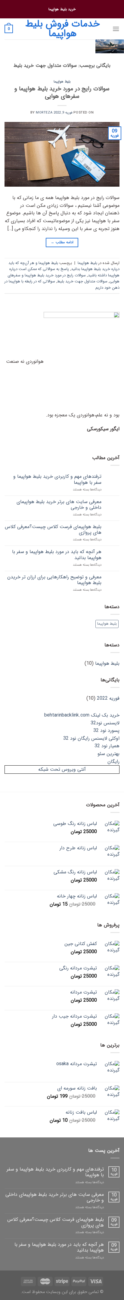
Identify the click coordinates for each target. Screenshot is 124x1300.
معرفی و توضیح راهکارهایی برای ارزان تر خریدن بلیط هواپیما (54, 580)
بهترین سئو (108, 753)
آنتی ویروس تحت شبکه (62, 769)
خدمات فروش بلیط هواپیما (62, 29)
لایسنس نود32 (105, 723)
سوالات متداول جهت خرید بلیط (82, 281)
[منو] (115, 28)
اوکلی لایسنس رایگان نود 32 (91, 738)
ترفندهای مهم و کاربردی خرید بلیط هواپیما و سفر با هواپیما (57, 479)
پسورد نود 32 (106, 730)
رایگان (113, 761)
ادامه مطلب (62, 242)
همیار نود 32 (107, 746)
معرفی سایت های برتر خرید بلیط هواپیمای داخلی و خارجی (59, 504)
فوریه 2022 (108, 698)
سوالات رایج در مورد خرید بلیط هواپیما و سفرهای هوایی (62, 92)
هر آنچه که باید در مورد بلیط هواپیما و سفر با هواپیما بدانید (56, 554)
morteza (44, 112)
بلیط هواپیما (62, 81)
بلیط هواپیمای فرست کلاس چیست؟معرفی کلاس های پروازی (53, 529)
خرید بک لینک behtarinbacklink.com (81, 715)
